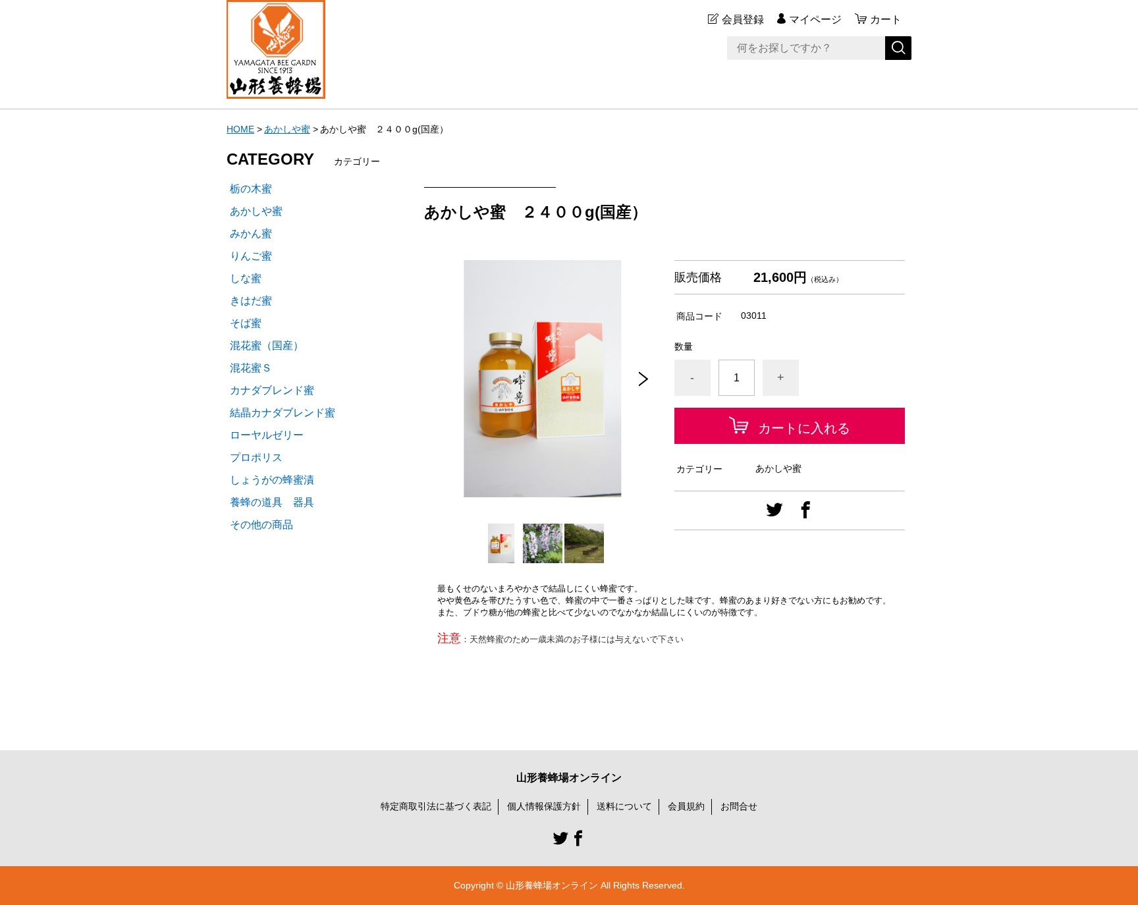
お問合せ (738, 806)
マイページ (815, 19)
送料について (624, 806)
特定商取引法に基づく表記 (436, 806)
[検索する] (898, 48)
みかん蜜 (251, 233)
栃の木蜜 (251, 188)
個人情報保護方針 (544, 806)
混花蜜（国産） (267, 345)
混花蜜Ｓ (251, 367)
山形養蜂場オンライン (569, 777)
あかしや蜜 (287, 129)
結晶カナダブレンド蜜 (282, 412)
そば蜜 (245, 323)
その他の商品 (261, 524)
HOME (240, 129)
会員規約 (686, 806)
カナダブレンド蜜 (272, 390)
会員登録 (743, 19)
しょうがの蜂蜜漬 (272, 479)
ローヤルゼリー (267, 435)
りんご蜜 (251, 255)
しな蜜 (245, 278)
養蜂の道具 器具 (272, 502)
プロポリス (256, 457)
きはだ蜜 (251, 300)
